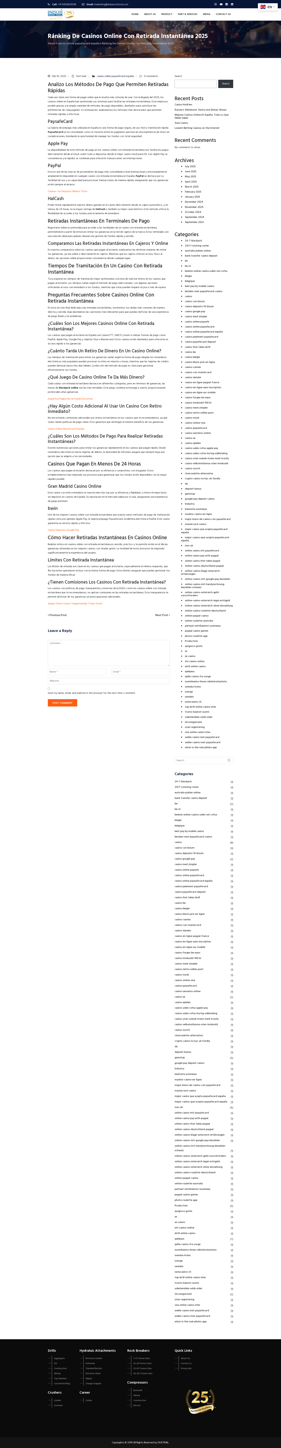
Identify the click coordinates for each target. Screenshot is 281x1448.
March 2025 (192, 187)
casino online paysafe (197, 322)
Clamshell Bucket (94, 1368)
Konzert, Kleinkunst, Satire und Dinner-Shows (201, 110)
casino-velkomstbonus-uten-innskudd (206, 463)
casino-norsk (192, 418)
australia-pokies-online (198, 251)
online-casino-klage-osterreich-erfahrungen (201, 572)
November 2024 (194, 207)
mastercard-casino (195, 524)
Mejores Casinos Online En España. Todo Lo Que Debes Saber (202, 116)
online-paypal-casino (196, 616)
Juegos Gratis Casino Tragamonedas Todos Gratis (75, 604)
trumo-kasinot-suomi (197, 712)
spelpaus (189, 671)
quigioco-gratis (193, 646)
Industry (189, 504)
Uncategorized (193, 722)
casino (188, 296)
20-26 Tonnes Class (142, 1363)
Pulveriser (90, 1363)
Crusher (57, 1400)
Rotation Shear (93, 1373)
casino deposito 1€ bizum (199, 306)
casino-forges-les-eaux (198, 398)
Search (178, 76)
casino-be (190, 352)
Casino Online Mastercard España (66, 429)
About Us (150, 14)
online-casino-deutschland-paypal (204, 566)
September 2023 (194, 222)
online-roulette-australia (199, 621)
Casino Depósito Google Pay (63, 530)
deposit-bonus (193, 489)
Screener (58, 1405)
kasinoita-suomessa (196, 509)
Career (89, 1400)
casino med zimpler (196, 317)
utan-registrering (195, 727)
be (186, 261)
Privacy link (186, 1368)
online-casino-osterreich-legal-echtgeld (207, 600)
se (186, 651)
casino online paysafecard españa (115, 76)
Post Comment (63, 703)
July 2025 (190, 166)
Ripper (89, 1378)
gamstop (190, 494)
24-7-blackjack (193, 241)
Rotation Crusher (94, 1358)
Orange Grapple (93, 1383)
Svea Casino (181, 123)
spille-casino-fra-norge (198, 676)
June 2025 (190, 172)
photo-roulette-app (196, 636)
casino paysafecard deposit (200, 342)
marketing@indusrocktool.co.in (111, 4)
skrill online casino (195, 666)
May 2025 (190, 177)
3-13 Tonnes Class (141, 1358)
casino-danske (193, 377)
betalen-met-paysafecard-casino (203, 291)
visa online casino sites (197, 732)
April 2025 (191, 182)
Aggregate (59, 1358)
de (186, 484)
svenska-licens (193, 687)
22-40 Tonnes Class (142, 1368)
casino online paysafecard (199, 327)
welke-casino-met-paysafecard (202, 742)
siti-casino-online (194, 661)
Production (191, 641)
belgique (190, 281)
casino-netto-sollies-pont (199, 413)
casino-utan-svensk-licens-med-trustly (207, 458)
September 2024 (194, 217)
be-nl (188, 266)
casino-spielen (193, 443)
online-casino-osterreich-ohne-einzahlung (209, 606)
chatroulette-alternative (199, 474)
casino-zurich (192, 468)
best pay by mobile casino (199, 286)
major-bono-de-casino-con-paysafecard (208, 519)
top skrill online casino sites (200, 707)
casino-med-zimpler (196, 408)
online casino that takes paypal (202, 561)
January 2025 (192, 197)
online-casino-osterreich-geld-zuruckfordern (200, 594)
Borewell (137, 1390)
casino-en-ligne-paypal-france (202, 382)
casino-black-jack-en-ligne (200, 362)
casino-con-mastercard (198, 372)
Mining (57, 1373)
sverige (189, 692)
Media (206, 14)
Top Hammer (60, 1378)
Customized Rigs (62, 1383)
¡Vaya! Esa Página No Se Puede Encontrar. (70, 399)
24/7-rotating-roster (197, 246)
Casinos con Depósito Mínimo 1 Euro (67, 191)
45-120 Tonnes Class (142, 1373)
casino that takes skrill (197, 347)
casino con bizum (195, 301)
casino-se (190, 438)
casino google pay (195, 311)
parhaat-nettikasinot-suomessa (203, 626)
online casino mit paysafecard (202, 551)
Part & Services (187, 14)
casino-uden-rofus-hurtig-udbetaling (206, 453)
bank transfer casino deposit (201, 256)
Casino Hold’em (183, 105)
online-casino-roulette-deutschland (205, 611)
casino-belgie (192, 357)
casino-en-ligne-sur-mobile (200, 392)
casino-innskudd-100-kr (198, 403)
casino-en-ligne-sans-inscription (203, 387)
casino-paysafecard (196, 428)
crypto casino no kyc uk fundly (202, 479)
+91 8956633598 (67, 4)
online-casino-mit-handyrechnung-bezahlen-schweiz (203, 586)
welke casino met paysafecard (202, 737)
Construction (60, 1368)
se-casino (190, 656)
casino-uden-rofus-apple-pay (201, 448)
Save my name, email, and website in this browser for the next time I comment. (92, 693)
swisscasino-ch (193, 702)
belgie (188, 276)
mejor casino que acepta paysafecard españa (204, 531)
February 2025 (193, 192)
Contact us (223, 14)
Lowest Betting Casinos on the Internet (197, 128)
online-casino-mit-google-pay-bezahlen (207, 579)
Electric (137, 1405)
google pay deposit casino (199, 499)
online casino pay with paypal (202, 556)
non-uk (189, 546)
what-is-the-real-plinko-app (201, 747)
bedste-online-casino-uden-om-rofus (206, 271)
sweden (189, 697)
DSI (55, 1363)
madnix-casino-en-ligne (198, 514)
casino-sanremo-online (198, 433)
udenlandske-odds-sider (199, 717)
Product (166, 14)
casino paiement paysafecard (201, 337)
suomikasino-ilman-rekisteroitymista (206, 682)
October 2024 (193, 212)
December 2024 (194, 202)
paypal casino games (196, 631)
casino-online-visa (195, 423)
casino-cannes (193, 367)
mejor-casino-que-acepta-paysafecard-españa (205, 539)
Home (135, 14)
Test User (81, 76)
